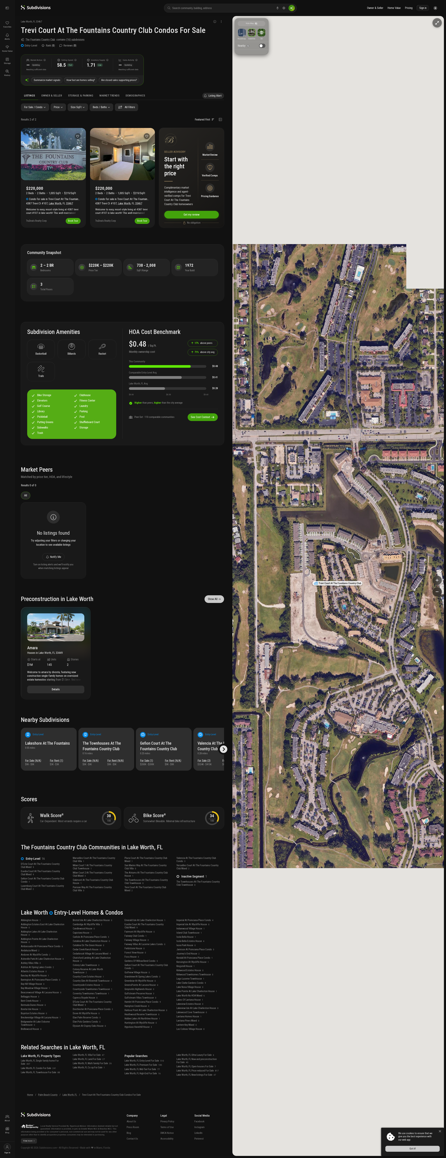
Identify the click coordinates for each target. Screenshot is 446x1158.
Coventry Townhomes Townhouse (91, 993)
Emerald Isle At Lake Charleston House (145, 920)
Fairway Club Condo (136, 935)
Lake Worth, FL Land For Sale (89, 1059)
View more (27, 1141)
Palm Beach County (47, 1094)
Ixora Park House (186, 945)
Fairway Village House (137, 940)
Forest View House (135, 952)
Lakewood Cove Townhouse (191, 1012)
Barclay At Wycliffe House (35, 975)
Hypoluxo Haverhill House (138, 1027)
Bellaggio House (30, 996)
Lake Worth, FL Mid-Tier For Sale (142, 1069)
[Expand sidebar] (7, 8)
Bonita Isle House (31, 1009)
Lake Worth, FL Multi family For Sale (92, 1063)
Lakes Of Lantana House (189, 999)
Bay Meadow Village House (35, 988)
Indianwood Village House (190, 928)
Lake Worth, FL (70, 1094)
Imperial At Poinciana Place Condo (194, 920)
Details (56, 689)
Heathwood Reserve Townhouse (142, 1014)
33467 (39, 21)
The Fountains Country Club (40, 39)
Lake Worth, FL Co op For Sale (89, 1067)
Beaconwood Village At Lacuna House (41, 992)
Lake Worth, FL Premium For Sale (143, 1064)
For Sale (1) (146, 760)
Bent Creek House (31, 1000)
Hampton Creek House (137, 1006)
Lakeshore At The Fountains (47, 743)
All (25, 495)
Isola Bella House (186, 936)
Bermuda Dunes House (33, 1005)
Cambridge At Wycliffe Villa (87, 924)
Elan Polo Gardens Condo (87, 1021)
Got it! (413, 1148)
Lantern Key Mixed (186, 1024)
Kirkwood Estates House (189, 970)
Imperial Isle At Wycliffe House (192, 924)
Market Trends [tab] (109, 95)
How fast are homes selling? (81, 80)
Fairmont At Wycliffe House (140, 931)
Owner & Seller (375, 8)
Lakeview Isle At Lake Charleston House (197, 1008)
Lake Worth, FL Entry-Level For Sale (144, 1060)
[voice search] (277, 8)
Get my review (191, 214)
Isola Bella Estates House (190, 941)
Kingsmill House (185, 966)
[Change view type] (220, 119)
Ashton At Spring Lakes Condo (37, 967)
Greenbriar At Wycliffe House (140, 980)
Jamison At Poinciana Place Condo (195, 949)
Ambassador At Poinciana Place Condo (42, 946)
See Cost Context (200, 417)
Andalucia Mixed (30, 950)
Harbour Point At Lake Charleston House (146, 1010)
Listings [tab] (29, 95)
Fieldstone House (135, 948)
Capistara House (82, 932)
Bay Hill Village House (32, 983)
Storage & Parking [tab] (80, 95)
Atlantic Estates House (34, 971)
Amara (32, 648)
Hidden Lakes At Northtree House (142, 1018)
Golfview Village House (137, 972)
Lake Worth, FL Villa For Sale (88, 1055)
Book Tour (73, 220)
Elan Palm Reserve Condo (87, 1017)
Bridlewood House (31, 1029)
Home (30, 1094)
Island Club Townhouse (189, 932)
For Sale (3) (204, 760)
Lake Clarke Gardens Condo (191, 982)
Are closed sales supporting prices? (119, 80)
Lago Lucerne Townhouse (190, 978)
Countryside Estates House (88, 985)
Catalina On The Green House (88, 945)
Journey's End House (188, 953)
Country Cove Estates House (88, 976)
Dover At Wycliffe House (86, 1013)
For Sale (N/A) (33, 760)
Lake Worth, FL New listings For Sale (196, 1074)
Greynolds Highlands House (139, 989)
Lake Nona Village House (189, 987)
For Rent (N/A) (115, 760)
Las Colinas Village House (190, 1029)
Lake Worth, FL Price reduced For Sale (197, 1070)
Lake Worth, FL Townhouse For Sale (40, 1072)
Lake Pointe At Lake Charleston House (196, 991)
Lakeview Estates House (189, 1004)
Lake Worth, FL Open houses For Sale (196, 1066)
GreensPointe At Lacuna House (141, 985)
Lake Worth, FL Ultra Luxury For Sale (195, 1055)
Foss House (132, 956)
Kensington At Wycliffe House (192, 962)
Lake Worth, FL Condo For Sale (38, 1068)
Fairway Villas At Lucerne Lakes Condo (145, 944)
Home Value (394, 8)
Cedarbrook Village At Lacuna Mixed (92, 953)
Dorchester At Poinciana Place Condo (93, 1009)
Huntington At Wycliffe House (141, 1022)
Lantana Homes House (189, 1016)
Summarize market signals (47, 80)
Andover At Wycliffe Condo (36, 954)
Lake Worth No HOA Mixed (190, 995)
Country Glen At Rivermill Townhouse (92, 980)
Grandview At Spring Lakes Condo (142, 976)
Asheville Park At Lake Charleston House (42, 958)
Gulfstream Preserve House (139, 993)
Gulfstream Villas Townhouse (140, 997)
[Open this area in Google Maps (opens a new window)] (239, 1153)
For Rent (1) (56, 760)
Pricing (409, 8)
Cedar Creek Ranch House (87, 949)
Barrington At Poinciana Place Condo (40, 979)
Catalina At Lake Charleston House (91, 941)
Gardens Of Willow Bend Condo (141, 961)
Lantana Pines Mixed (187, 1020)
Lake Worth (26, 21)
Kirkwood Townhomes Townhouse (194, 974)
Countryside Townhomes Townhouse (92, 989)
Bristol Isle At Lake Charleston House (92, 920)
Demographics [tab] (135, 95)
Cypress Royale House (85, 997)
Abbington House (31, 920)
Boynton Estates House (34, 1013)
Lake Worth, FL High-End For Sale (143, 1073)
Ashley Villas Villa (31, 963)
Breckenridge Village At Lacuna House (41, 1017)
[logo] (36, 9)
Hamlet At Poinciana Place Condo (143, 1001)
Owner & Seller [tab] (51, 95)
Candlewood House (84, 928)
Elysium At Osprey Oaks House (89, 1025)
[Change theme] (435, 8)
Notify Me (55, 557)
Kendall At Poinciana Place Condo (194, 957)
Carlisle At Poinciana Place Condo (91, 936)
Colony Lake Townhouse (86, 965)
